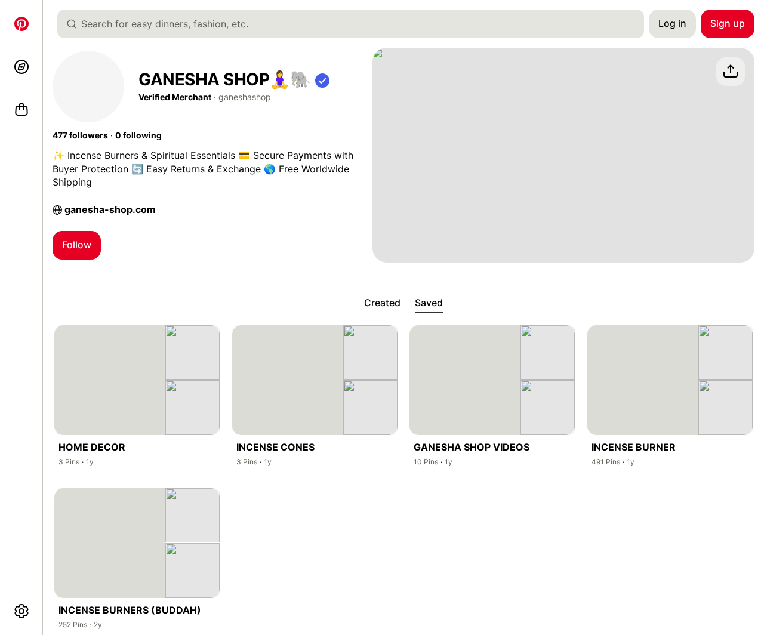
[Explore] (21, 67)
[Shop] (21, 109)
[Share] (730, 71)
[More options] (21, 611)
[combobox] (355, 24)
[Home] (21, 24)
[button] (322, 79)
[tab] (382, 303)
